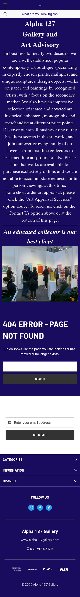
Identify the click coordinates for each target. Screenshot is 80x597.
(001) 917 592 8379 (42, 548)
